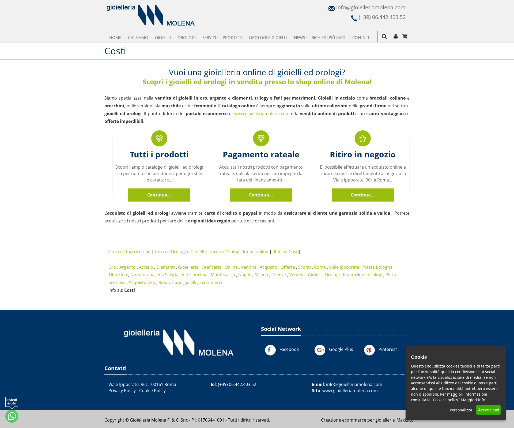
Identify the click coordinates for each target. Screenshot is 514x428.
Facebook (289, 349)
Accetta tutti (488, 410)
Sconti (304, 267)
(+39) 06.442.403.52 (237, 384)
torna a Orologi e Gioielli (179, 252)
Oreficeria (211, 267)
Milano (261, 275)
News (299, 37)
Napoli (244, 275)
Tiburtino (117, 275)
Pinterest (388, 349)
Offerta (288, 267)
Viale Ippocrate (344, 267)
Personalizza (461, 409)
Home (115, 37)
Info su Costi (286, 252)
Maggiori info (473, 399)
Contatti (361, 37)
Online (231, 267)
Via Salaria (168, 275)
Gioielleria (188, 267)
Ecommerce (211, 282)
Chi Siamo (138, 37)
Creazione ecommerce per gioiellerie (358, 420)
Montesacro (223, 275)
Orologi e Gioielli (268, 37)
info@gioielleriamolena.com (354, 384)
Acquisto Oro (142, 282)
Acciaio (146, 267)
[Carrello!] (405, 36)
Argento (127, 267)
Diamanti (165, 267)
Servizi (209, 37)
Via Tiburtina (194, 275)
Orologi (186, 37)
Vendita (248, 267)
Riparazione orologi (362, 275)
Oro (112, 267)
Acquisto (268, 267)
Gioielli (163, 37)
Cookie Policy (152, 390)
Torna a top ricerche (130, 252)
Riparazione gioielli (177, 282)
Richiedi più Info (329, 37)
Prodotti (232, 37)
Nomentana (142, 275)
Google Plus (341, 349)
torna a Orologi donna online (239, 252)
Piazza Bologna (377, 267)
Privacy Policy (122, 390)
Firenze (278, 275)
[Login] (395, 36)
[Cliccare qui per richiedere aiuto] (11, 410)
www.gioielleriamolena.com (262, 113)
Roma (320, 267)
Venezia (297, 275)
